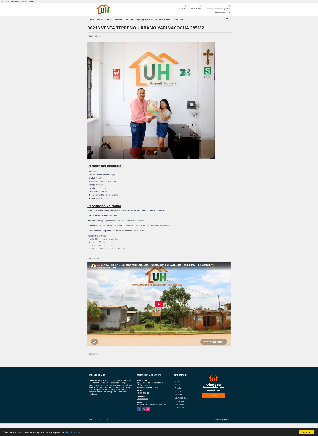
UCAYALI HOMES (162, 19)
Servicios (119, 19)
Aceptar (306, 432)
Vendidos (130, 19)
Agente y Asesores (144, 19)
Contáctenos (178, 19)
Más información (72, 432)
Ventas (99, 19)
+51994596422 (196, 8)
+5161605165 (182, 8)
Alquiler (108, 19)
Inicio (91, 19)
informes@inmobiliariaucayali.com (151, 404)
